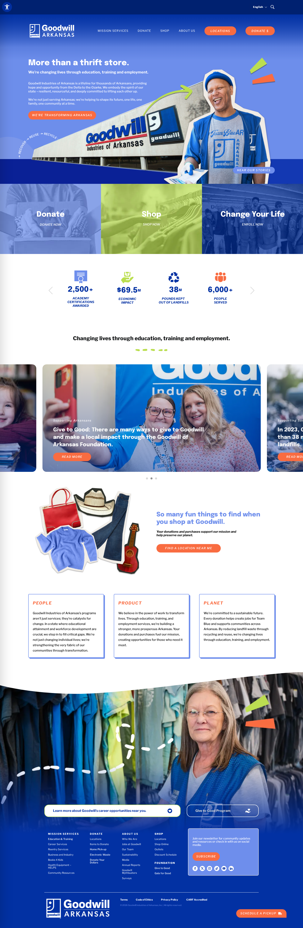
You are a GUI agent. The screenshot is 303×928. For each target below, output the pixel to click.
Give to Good (162, 868)
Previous (50, 290)
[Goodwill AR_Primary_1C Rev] (52, 24)
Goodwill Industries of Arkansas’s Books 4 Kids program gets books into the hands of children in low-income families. (128, 437)
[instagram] (209, 868)
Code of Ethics (144, 899)
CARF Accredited (196, 899)
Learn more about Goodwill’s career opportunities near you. (99, 811)
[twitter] (202, 868)
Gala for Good (163, 873)
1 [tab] (148, 479)
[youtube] (224, 868)
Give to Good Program (212, 811)
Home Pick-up (98, 849)
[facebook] (195, 868)
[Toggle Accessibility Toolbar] (7, 7)
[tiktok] (216, 868)
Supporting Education (72, 420)
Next (252, 290)
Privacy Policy (169, 899)
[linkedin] (231, 868)
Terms (124, 899)
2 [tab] (152, 479)
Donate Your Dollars (97, 861)
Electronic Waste (100, 854)
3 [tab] (157, 479)
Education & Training (60, 839)
